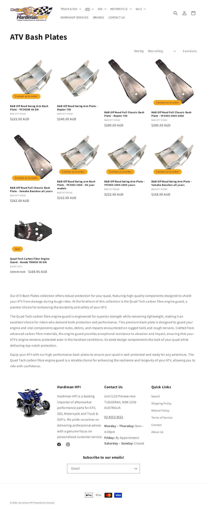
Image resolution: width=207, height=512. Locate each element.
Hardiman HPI (25, 502)
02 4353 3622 (113, 417)
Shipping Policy (161, 403)
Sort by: (139, 51)
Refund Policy (160, 410)
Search (155, 396)
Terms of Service (162, 417)
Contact (156, 425)
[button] (70, 9)
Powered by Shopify (44, 502)
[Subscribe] (135, 468)
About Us (157, 432)
